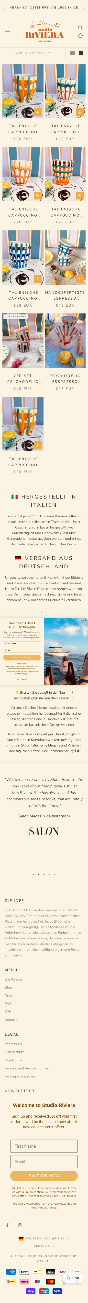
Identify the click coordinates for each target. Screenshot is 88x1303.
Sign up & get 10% (22, 658)
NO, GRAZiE (22, 679)
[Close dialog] (85, 620)
